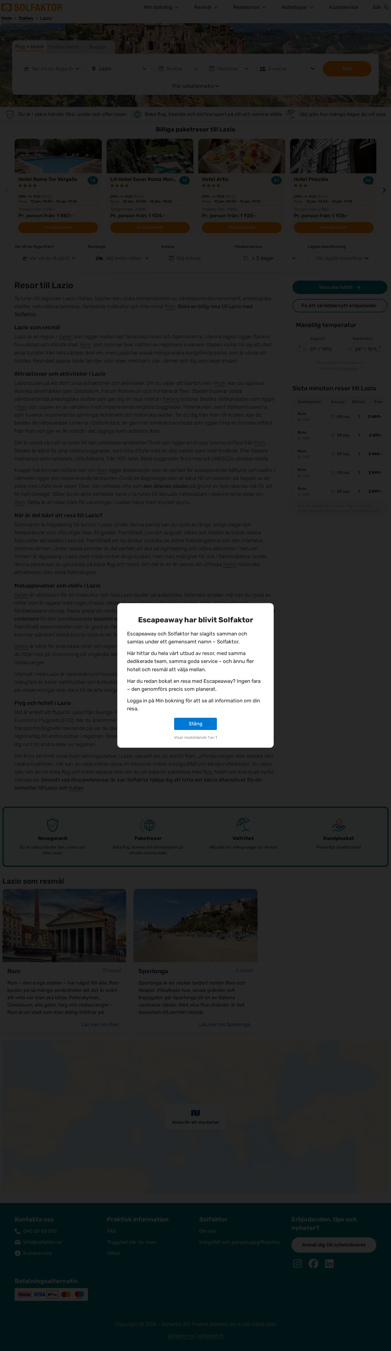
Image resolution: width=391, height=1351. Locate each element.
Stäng (196, 724)
